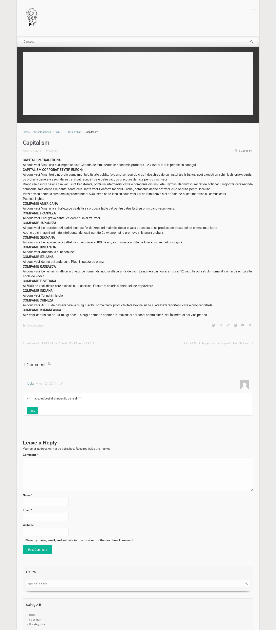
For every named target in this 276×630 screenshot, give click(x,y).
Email (27, 510)
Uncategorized (42, 132)
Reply (32, 410)
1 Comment (245, 150)
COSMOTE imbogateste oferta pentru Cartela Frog (216, 343)
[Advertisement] (138, 82)
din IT (59, 132)
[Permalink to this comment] (61, 383)
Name (27, 495)
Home (26, 132)
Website (28, 525)
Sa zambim (74, 132)
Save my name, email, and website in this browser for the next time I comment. (80, 540)
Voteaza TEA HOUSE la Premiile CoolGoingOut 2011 (60, 343)
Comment (30, 455)
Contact (29, 41)
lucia (30, 383)
